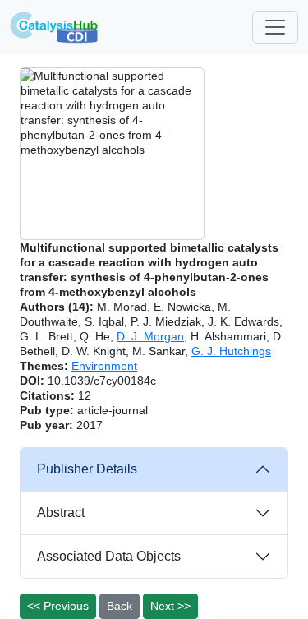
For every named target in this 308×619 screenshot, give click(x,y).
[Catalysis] (54, 27)
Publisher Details (87, 469)
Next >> (170, 605)
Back (119, 605)
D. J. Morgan (150, 336)
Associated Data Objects (109, 556)
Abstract (61, 513)
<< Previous (58, 605)
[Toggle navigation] (275, 27)
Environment (104, 365)
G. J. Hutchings (231, 351)
